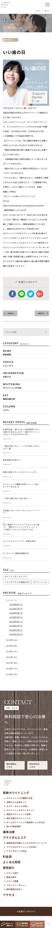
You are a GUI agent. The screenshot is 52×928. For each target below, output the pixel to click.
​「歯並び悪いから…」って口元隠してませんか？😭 (21, 447)
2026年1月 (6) (16, 634)
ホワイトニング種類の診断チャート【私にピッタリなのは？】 (21, 485)
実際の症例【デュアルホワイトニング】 (20, 472)
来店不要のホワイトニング (18, 818)
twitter (30, 294)
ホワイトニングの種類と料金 (19, 798)
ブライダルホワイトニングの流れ (21, 847)
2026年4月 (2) (16, 621)
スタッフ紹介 (12, 873)
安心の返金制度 (13, 826)
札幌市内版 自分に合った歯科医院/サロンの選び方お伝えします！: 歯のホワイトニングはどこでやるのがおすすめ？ (21, 432)
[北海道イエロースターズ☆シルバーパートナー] (45, 512)
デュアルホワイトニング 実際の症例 (19, 541)
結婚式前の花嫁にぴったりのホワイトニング (26, 842)
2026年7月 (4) (16, 608)
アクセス (8, 895)
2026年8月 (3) (16, 604)
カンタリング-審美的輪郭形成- (16, 553)
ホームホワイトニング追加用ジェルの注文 (25, 822)
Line (21, 294)
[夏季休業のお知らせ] (45, 462)
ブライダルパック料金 (16, 851)
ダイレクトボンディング (15, 576)
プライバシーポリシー (16, 885)
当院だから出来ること (16, 802)
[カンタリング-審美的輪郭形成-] (45, 555)
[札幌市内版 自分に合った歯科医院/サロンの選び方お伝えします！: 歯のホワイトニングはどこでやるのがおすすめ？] (45, 431)
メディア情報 (12, 881)
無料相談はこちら (11, 765)
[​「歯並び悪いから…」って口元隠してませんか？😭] (45, 448)
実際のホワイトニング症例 (18, 814)
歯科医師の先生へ (14, 889)
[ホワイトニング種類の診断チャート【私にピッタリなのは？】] (45, 486)
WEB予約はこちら (34, 765)
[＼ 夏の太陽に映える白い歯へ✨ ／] (45, 500)
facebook (12, 294)
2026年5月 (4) (16, 617)
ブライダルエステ (14, 837)
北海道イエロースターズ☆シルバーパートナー (21, 511)
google (39, 294)
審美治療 (9, 832)
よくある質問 (12, 862)
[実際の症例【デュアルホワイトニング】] (45, 474)
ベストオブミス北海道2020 (16, 582)
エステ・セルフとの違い (17, 806)
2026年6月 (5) (16, 612)
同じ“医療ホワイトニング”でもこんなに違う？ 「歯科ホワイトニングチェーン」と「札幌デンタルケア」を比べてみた (21, 527)
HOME (38, 11)
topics (10, 40)
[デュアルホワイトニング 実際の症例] (45, 543)
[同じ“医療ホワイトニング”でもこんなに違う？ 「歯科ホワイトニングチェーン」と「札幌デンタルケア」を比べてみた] (45, 526)
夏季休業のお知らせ (11, 460)
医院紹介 (9, 868)
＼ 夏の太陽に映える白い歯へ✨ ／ (18, 498)
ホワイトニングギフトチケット (20, 810)
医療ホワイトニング (16, 793)
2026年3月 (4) (16, 625)
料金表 (7, 856)
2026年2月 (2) (16, 630)
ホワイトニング (40, 582)
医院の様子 (11, 877)
